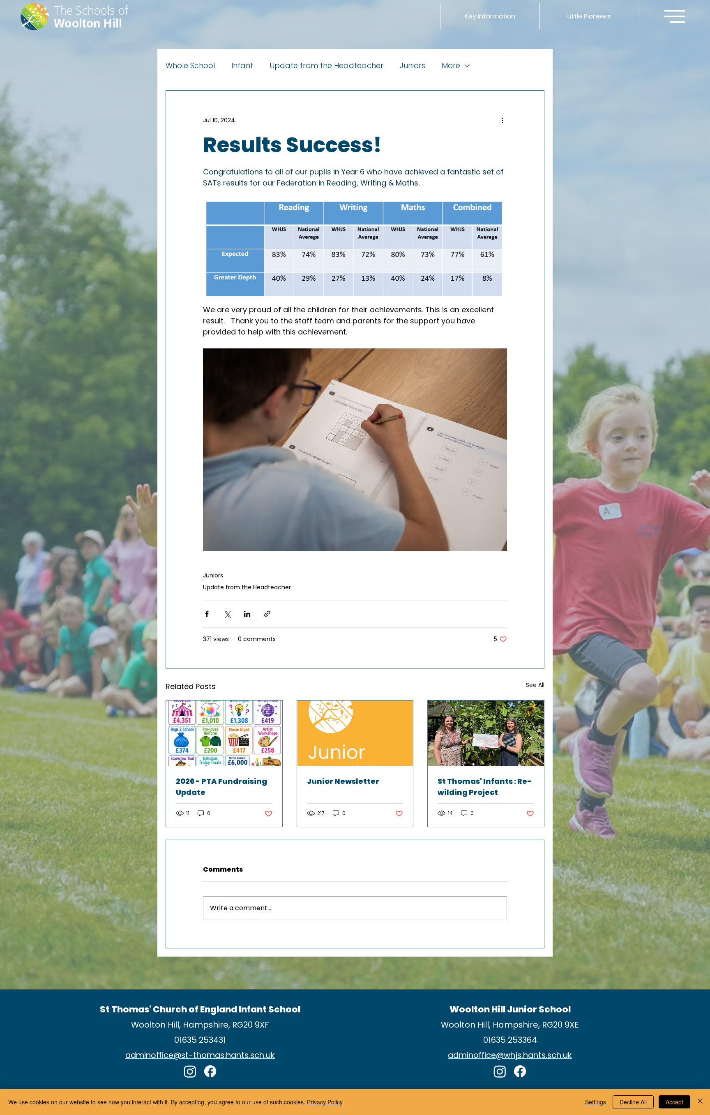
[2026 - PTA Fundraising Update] (224, 733)
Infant (242, 65)
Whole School (190, 65)
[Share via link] (267, 614)
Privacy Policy (325, 1102)
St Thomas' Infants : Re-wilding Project (485, 786)
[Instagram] (190, 1071)
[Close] (700, 1101)
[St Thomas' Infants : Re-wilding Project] (486, 733)
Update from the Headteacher (326, 65)
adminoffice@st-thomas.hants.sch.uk (200, 1055)
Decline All (633, 1102)
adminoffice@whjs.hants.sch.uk (510, 1055)
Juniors (412, 65)
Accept (674, 1102)
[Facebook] (210, 1071)
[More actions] (502, 120)
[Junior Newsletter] (355, 733)
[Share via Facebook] (207, 614)
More (451, 65)
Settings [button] (595, 1102)
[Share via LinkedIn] (247, 614)
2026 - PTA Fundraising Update (221, 786)
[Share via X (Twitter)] (227, 614)
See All (535, 685)
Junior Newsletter (343, 781)
